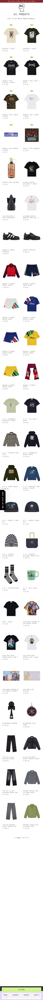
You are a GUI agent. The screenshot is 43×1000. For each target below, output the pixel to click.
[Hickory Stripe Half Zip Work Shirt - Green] (31, 811)
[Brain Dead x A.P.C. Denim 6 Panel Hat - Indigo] (31, 506)
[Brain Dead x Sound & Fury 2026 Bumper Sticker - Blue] (11, 134)
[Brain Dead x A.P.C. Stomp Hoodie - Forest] (11, 473)
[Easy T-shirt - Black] (11, 608)
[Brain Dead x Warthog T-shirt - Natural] (11, 35)
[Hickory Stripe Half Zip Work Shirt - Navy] (31, 777)
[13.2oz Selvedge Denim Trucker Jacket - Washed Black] (31, 743)
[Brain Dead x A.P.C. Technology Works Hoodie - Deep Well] (31, 439)
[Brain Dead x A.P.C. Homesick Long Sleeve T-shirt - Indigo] (31, 473)
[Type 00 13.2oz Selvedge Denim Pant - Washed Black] (11, 777)
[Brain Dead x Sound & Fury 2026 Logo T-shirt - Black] (31, 67)
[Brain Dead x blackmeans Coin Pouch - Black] (31, 709)
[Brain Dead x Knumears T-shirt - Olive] (31, 35)
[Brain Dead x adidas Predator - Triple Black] (31, 236)
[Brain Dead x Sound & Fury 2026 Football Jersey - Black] (11, 67)
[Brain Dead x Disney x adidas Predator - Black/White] (11, 236)
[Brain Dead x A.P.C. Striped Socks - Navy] (11, 574)
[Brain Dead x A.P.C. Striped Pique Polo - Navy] (11, 439)
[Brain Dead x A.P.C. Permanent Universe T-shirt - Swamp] (11, 405)
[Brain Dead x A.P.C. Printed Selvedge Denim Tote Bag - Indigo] (31, 540)
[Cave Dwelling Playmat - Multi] (31, 675)
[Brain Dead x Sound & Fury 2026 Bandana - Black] (31, 134)
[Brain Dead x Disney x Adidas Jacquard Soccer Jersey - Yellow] (31, 337)
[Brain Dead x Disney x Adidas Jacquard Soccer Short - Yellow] (11, 371)
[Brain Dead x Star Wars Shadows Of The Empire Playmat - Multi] (11, 675)
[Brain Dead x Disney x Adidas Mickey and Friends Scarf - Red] (31, 371)
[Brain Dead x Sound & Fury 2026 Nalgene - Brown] (11, 168)
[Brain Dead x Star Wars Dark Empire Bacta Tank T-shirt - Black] (11, 642)
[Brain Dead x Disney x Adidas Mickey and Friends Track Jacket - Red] (11, 270)
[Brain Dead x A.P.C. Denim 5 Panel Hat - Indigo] (11, 506)
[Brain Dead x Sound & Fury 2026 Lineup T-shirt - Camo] (11, 101)
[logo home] (21, 7)
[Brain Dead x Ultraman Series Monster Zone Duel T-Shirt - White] (31, 202)
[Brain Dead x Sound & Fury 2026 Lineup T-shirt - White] (31, 101)
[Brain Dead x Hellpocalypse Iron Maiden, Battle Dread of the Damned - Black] (11, 202)
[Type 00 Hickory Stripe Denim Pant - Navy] (11, 811)
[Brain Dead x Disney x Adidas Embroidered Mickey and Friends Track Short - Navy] (31, 270)
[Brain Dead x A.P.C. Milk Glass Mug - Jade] (31, 574)
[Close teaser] (5, 490)
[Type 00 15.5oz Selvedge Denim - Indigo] (11, 743)
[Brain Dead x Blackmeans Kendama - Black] (11, 709)
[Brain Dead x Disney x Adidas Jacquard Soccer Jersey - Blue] (31, 304)
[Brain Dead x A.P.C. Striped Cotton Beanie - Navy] (11, 540)
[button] (3, 500)
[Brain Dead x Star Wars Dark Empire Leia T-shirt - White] (31, 642)
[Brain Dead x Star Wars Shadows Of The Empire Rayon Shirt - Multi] (31, 608)
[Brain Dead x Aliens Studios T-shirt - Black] (31, 168)
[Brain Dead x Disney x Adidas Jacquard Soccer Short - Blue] (11, 337)
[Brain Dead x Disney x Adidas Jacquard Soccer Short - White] (11, 304)
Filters (21, 989)
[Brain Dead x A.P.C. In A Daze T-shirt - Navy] (31, 405)
